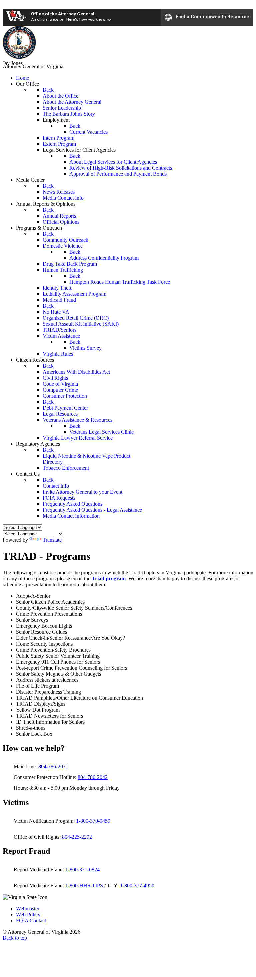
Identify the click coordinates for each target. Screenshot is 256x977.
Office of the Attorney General (62, 13)
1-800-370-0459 (93, 821)
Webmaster (27, 908)
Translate (52, 540)
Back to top (15, 938)
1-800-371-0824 (82, 869)
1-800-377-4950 (137, 885)
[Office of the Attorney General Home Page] (19, 57)
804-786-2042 (93, 777)
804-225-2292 (77, 837)
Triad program (109, 578)
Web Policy (28, 914)
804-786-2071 (53, 766)
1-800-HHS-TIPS (84, 885)
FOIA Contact (31, 920)
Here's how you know (85, 19)
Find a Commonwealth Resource (212, 16)
